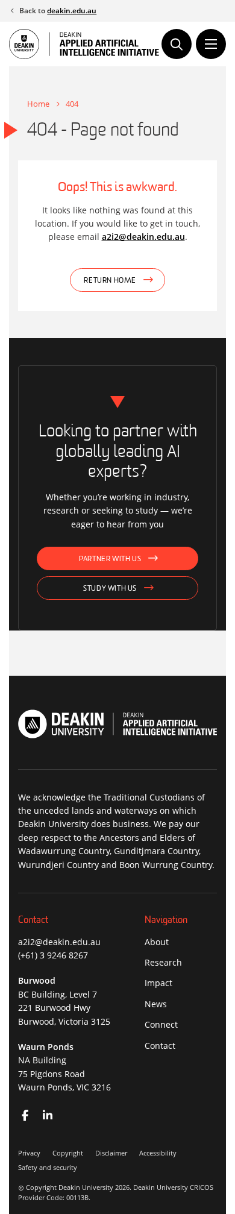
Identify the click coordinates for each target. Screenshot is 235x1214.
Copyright (67, 1152)
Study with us (110, 589)
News (156, 1004)
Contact (160, 1045)
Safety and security (47, 1167)
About (157, 942)
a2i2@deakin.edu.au (143, 236)
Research (163, 962)
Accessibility (158, 1152)
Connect (161, 1024)
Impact (158, 983)
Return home (110, 281)
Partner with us (110, 559)
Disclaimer (111, 1152)
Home (38, 103)
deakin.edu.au (71, 10)
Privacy (29, 1152)
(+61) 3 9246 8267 (53, 955)
